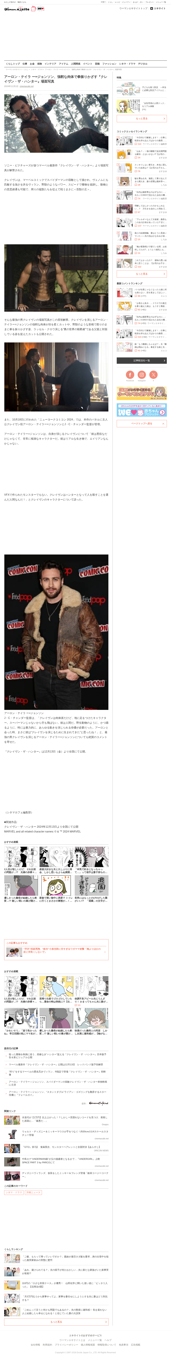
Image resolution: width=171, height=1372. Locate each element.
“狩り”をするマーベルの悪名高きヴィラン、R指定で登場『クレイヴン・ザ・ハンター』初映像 (57, 1073)
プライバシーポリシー (66, 1344)
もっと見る (56, 1321)
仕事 (25, 63)
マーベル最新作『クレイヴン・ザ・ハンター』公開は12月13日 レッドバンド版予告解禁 (56, 1064)
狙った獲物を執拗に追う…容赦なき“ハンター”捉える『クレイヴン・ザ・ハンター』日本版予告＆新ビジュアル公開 (57, 1056)
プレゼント (149, 2)
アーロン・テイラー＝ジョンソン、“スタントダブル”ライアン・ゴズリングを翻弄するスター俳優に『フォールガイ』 (57, 1093)
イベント (87, 63)
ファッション (109, 63)
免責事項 (123, 1344)
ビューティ (126, 2)
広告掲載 (135, 1344)
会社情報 (35, 1344)
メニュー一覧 (161, 2)
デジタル (142, 63)
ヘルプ (108, 1340)
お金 (32, 63)
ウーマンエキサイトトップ (133, 8)
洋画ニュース (33, 1192)
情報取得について (107, 1344)
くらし (110, 2)
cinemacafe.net (27, 86)
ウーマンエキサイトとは (72, 1340)
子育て (103, 2)
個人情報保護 (88, 1344)
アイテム (63, 63)
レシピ (117, 2)
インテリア (50, 63)
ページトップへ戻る (141, 423)
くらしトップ (13, 63)
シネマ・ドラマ (127, 63)
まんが (135, 2)
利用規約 (47, 1344)
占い (141, 2)
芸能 (97, 63)
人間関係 (75, 63)
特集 (119, 77)
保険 (39, 63)
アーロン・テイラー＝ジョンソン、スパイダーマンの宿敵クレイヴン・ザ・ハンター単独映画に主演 (58, 1083)
